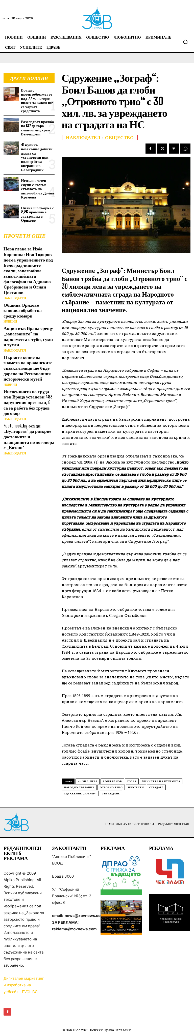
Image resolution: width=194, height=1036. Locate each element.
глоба (131, 781)
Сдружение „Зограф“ (80, 793)
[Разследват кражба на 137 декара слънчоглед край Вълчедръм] (11, 125)
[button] (185, 42)
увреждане (111, 793)
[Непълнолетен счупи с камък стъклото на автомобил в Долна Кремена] (11, 184)
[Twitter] (162, 148)
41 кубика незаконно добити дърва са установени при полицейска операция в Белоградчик (37, 157)
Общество (119, 137)
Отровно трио (111, 787)
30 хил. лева (87, 781)
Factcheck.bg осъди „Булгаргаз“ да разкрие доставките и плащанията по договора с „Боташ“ (29, 436)
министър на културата (161, 781)
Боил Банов (112, 781)
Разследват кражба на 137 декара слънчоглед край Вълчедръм (37, 127)
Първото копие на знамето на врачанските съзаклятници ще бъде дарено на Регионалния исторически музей (28, 368)
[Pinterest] (174, 148)
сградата (156, 787)
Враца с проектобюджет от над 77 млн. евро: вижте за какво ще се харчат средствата (37, 100)
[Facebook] (151, 148)
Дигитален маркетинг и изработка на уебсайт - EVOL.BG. (24, 985)
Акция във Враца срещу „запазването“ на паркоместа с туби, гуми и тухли (28, 336)
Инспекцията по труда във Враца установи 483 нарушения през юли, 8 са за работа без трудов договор (28, 402)
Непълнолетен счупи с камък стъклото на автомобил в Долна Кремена (37, 188)
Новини (10, 321)
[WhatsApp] (185, 148)
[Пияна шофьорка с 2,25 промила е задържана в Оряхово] (11, 211)
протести (136, 787)
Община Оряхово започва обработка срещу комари (23, 310)
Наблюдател (15, 298)
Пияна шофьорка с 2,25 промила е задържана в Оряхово (37, 214)
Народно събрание (79, 787)
